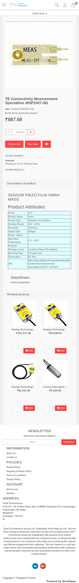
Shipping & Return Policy (18, 471)
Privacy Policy (13, 479)
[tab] (57, 5)
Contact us (11, 457)
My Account (12, 489)
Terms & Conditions (16, 475)
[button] (39, 13)
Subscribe (69, 442)
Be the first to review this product (21, 113)
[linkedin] (35, 566)
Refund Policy (13, 467)
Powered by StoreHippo (61, 581)
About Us (11, 453)
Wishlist (10, 493)
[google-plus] (43, 566)
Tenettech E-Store (25, 578)
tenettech (18, 155)
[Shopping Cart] (73, 6)
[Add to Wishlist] (46, 144)
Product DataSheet (20, 282)
